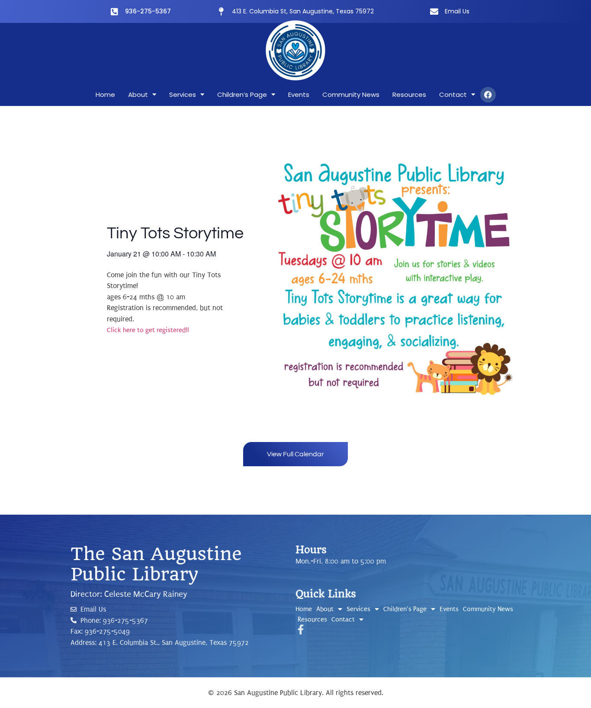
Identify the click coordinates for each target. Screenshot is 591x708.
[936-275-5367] (114, 11)
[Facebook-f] (300, 629)
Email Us (457, 11)
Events (298, 94)
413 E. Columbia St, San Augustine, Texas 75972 (303, 11)
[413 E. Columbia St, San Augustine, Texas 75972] (221, 11)
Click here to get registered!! (148, 330)
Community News (350, 94)
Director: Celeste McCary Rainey (129, 594)
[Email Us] (434, 11)
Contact (453, 94)
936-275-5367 (148, 11)
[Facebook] (488, 95)
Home (105, 94)
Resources (409, 94)
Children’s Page (242, 94)
